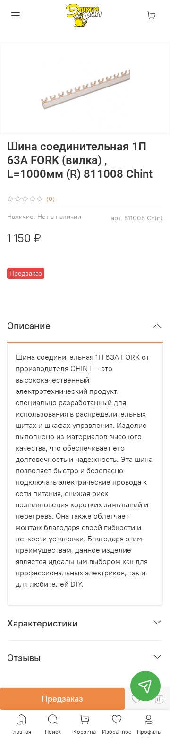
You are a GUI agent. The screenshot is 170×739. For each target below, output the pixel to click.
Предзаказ (62, 698)
